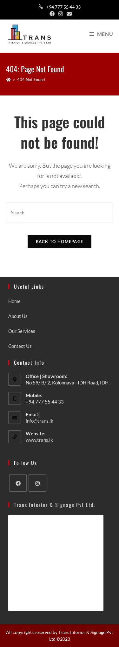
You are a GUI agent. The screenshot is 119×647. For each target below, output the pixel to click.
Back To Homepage (59, 241)
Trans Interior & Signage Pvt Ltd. (54, 505)
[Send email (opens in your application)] (68, 14)
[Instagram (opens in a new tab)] (60, 14)
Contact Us (20, 346)
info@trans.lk (39, 421)
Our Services (21, 331)
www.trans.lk (39, 440)
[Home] (8, 79)
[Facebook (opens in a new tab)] (52, 14)
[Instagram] (37, 483)
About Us (18, 316)
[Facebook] (18, 483)
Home (14, 301)
